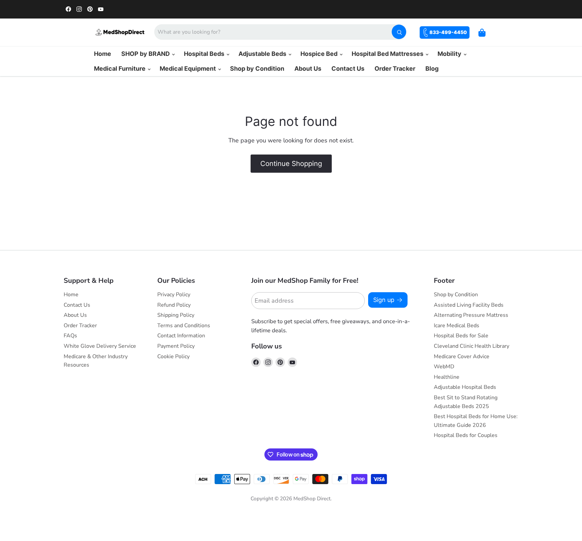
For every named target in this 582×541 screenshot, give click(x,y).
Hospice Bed (319, 53)
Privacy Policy (173, 294)
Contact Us (347, 68)
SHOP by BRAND (146, 53)
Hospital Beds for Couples (465, 435)
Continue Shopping (291, 163)
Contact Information (181, 335)
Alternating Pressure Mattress (471, 315)
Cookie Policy (173, 356)
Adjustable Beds (263, 53)
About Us (307, 68)
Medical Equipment (188, 68)
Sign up (383, 299)
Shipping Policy (175, 315)
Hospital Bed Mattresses (388, 53)
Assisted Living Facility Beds (469, 305)
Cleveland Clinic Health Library (471, 346)
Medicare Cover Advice (461, 356)
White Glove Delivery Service (100, 346)
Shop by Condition (257, 68)
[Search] (399, 32)
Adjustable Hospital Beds (465, 387)
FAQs (70, 335)
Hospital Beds (205, 53)
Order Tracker (395, 68)
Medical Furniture (120, 68)
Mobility (450, 53)
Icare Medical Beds (456, 325)
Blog (432, 68)
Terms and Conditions (183, 325)
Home (102, 53)
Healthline (446, 377)
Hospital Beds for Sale (461, 335)
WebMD (444, 366)
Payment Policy (176, 346)
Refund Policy (174, 305)
